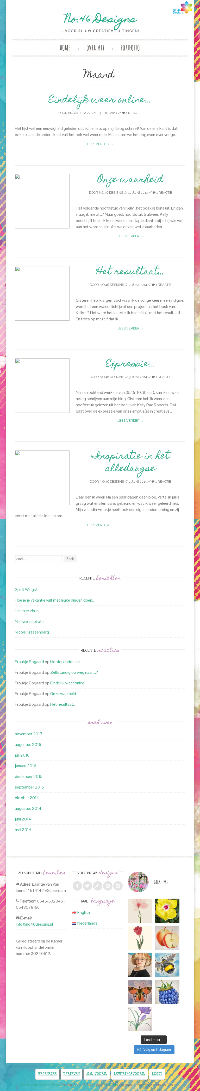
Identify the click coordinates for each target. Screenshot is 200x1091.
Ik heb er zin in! (27, 611)
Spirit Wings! (26, 589)
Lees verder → (100, 144)
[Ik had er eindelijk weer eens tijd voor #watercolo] (167, 965)
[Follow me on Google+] (97, 886)
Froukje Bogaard (29, 661)
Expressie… (130, 364)
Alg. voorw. (96, 1074)
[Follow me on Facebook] (77, 886)
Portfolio (130, 47)
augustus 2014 (28, 808)
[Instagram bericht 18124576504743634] (140, 938)
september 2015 (29, 787)
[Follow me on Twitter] (87, 886)
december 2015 (28, 776)
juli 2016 (22, 755)
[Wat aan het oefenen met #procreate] (167, 938)
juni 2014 (23, 819)
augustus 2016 (28, 744)
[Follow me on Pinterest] (108, 886)
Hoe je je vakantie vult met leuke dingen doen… (55, 600)
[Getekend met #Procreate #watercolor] (140, 911)
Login (157, 1074)
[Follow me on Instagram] (118, 886)
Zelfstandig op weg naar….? (74, 672)
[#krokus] (140, 1019)
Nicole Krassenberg (32, 632)
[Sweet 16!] (140, 965)
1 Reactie (133, 113)
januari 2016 (25, 766)
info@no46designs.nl (34, 924)
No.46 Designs (80, 113)
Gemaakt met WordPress (39, 1085)
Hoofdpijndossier (65, 661)
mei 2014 (23, 829)
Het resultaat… (130, 272)
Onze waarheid (130, 180)
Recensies (47, 1074)
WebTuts (111, 1085)
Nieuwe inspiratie (30, 621)
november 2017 (28, 734)
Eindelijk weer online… (100, 100)
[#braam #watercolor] (167, 992)
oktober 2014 (27, 797)
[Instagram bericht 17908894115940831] (140, 992)
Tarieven (71, 1074)
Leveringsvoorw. (129, 1074)
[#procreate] (167, 911)
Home (65, 47)
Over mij (95, 47)
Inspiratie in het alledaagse (131, 463)
